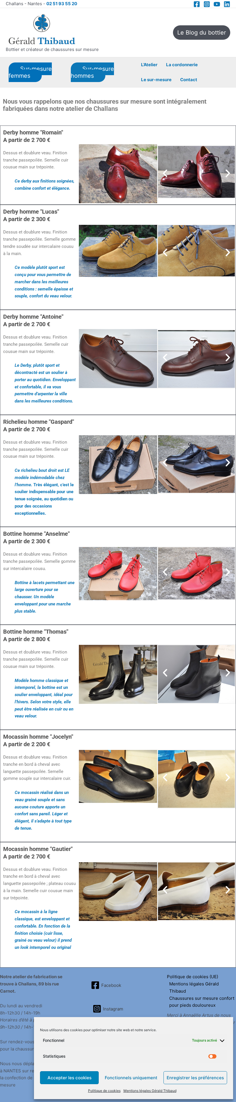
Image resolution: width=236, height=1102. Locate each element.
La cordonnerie (182, 64)
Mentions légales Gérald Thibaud (149, 1090)
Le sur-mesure (156, 79)
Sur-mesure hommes (92, 72)
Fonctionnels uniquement (131, 1077)
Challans (106, 108)
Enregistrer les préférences (195, 1077)
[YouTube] (217, 4)
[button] (201, 32)
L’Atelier (149, 64)
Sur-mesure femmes (30, 72)
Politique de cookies (104, 1090)
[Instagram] (206, 4)
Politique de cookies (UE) (192, 976)
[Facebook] (196, 4)
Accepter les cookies (69, 1077)
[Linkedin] (227, 4)
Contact (188, 79)
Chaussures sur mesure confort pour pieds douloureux (201, 1001)
